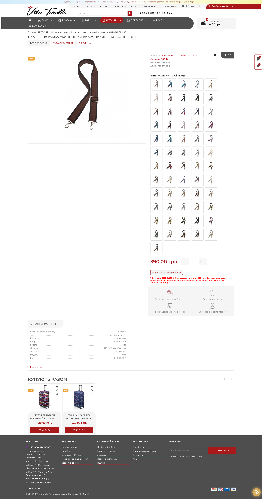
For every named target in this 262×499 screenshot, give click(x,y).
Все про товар (38, 43)
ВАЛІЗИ (89, 20)
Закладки (102, 455)
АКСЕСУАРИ (112, 20)
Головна (32, 32)
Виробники (138, 447)
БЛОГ (134, 6)
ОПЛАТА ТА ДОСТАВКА (98, 6)
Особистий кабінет (221, 6)
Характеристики (63, 43)
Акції (135, 459)
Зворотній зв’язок (70, 463)
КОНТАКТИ (120, 6)
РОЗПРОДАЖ (38, 26)
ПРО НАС (76, 6)
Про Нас (66, 451)
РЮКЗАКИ (67, 20)
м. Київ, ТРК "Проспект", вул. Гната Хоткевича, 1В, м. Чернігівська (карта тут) (39, 475)
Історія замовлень (106, 451)
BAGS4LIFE (168, 55)
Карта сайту (139, 455)
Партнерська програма (144, 451)
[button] (231, 379)
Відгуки (101, 463)
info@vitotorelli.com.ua (37, 461)
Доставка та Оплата (71, 455)
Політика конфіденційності (75, 459)
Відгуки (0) (85, 43)
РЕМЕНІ (160, 20)
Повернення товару (107, 459)
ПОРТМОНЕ (137, 20)
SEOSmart (84, 494)
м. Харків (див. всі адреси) (38, 482)
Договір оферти (69, 447)
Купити (45, 430)
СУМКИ (45, 20)
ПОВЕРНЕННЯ (149, 6)
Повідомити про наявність (166, 272)
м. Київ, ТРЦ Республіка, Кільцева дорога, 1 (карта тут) (40, 466)
